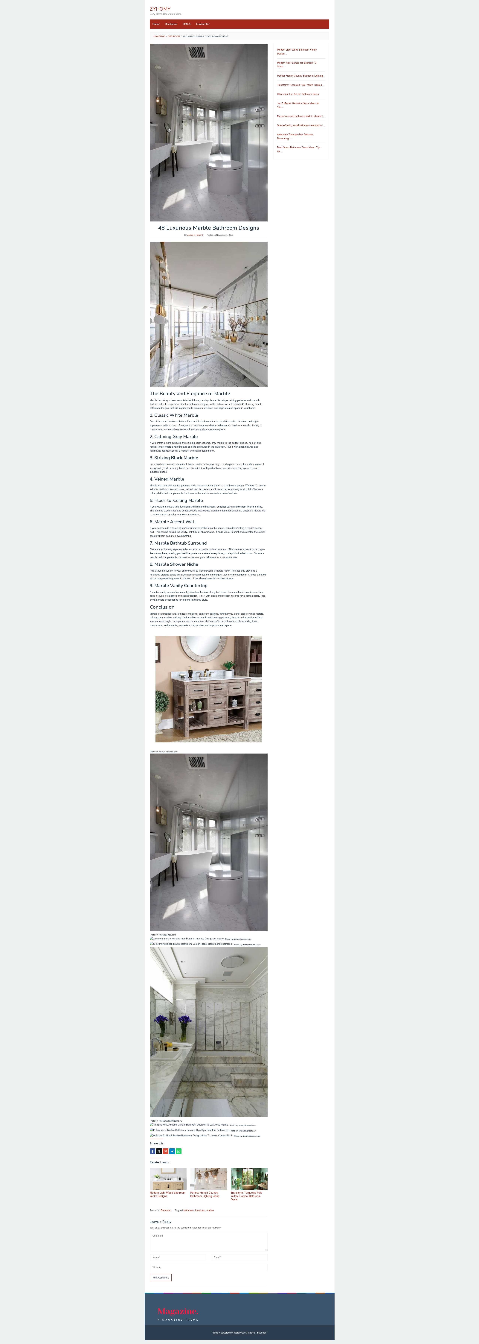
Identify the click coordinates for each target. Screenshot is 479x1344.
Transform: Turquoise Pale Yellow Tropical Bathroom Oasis (246, 1196)
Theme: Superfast (257, 1332)
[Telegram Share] (172, 1151)
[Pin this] (165, 1151)
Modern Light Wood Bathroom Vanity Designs (167, 1194)
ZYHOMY (160, 9)
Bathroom (166, 1210)
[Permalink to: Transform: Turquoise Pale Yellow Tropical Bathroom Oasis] (249, 1179)
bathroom (189, 1210)
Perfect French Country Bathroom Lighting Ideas (204, 1194)
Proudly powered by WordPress (229, 1332)
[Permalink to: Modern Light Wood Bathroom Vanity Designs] (168, 1179)
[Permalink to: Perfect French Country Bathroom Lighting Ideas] (208, 1179)
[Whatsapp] (178, 1151)
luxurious (200, 1210)
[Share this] (152, 1151)
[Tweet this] (159, 1151)
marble (210, 1210)
